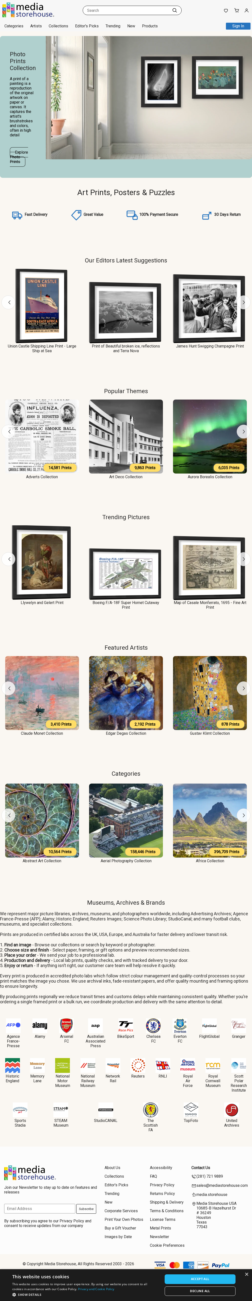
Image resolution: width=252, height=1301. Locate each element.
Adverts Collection (42, 477)
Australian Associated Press (95, 1041)
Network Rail (113, 1078)
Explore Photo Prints (19, 157)
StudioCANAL (105, 1120)
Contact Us (200, 1167)
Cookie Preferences (167, 1245)
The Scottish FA (150, 1125)
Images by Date (118, 1236)
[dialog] (126, 1285)
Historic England (12, 1078)
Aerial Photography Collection (126, 861)
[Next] (244, 302)
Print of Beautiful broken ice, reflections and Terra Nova (126, 348)
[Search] (175, 10)
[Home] (33, 16)
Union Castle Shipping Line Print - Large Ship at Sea (42, 348)
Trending (113, 26)
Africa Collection (210, 861)
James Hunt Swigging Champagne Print (210, 346)
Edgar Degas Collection (126, 733)
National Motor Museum (62, 1081)
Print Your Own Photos (124, 1219)
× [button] (246, 1274)
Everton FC (180, 1039)
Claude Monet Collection (42, 733)
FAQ (153, 1176)
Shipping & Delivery (167, 1202)
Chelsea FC (153, 1039)
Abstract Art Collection (42, 861)
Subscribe (86, 1209)
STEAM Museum (60, 1123)
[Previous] (8, 302)
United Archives (231, 1123)
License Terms (162, 1219)
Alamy (40, 1036)
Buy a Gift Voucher (120, 1228)
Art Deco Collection (125, 477)
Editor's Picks (87, 26)
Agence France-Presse (13, 1041)
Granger (238, 1036)
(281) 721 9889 (209, 1176)
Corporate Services (121, 1211)
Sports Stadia (20, 1123)
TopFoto (191, 1120)
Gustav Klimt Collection (210, 733)
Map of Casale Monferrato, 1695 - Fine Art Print (210, 605)
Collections (58, 26)
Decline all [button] (200, 1291)
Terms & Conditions (167, 1211)
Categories (126, 773)
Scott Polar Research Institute (239, 1083)
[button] (85, 1294)
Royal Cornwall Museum (212, 1081)
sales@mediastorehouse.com (222, 1185)
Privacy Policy (162, 1185)
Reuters (138, 1076)
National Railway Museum (87, 1081)
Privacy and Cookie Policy (96, 1289)
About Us (112, 1167)
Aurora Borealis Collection (210, 477)
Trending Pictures (126, 517)
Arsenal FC (66, 1039)
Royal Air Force (188, 1081)
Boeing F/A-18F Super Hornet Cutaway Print (126, 605)
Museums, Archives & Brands (126, 902)
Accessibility (161, 1167)
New (131, 26)
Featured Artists (126, 647)
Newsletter (159, 1236)
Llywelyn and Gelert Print (42, 602)
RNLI (162, 1076)
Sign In (238, 26)
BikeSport (125, 1036)
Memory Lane (37, 1078)
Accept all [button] (200, 1279)
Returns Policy (162, 1193)
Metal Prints (160, 1228)
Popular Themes (126, 391)
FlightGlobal (209, 1036)
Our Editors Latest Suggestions (126, 260)
